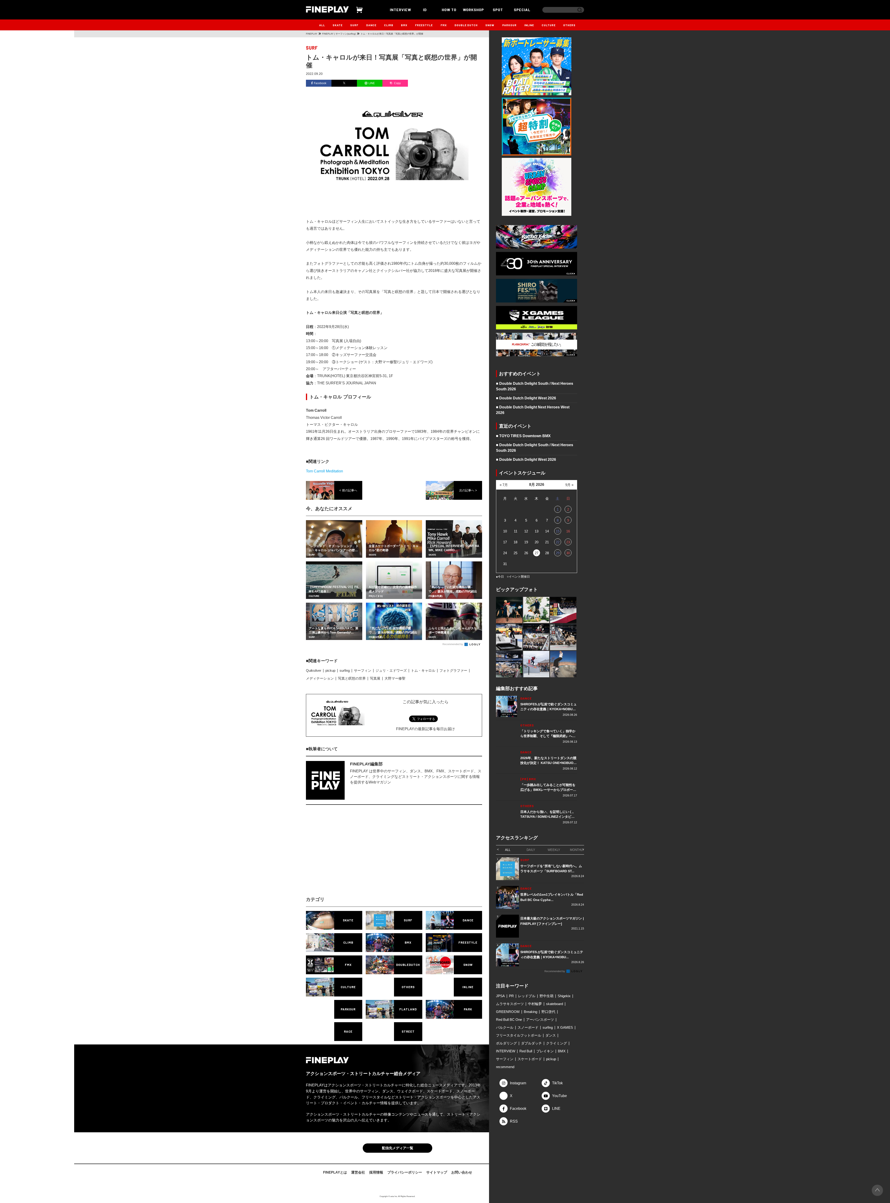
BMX (404, 25)
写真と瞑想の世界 (352, 678)
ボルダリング (506, 1043)
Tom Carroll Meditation (324, 471)
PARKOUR (509, 25)
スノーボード (528, 1027)
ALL (322, 25)
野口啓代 (548, 1012)
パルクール (504, 1027)
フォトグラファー (453, 670)
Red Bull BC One (509, 1020)
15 (557, 531)
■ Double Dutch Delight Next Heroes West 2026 (532, 410)
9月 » (569, 485)
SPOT (498, 9)
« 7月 (504, 485)
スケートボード (530, 1059)
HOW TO (449, 9)
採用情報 (376, 1172)
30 (568, 553)
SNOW (489, 25)
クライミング (556, 1043)
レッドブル (526, 996)
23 (568, 542)
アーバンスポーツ (540, 1020)
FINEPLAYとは (335, 1172)
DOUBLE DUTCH (466, 25)
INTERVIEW (400, 9)
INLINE (529, 25)
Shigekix (564, 996)
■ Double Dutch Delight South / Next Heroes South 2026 (534, 386)
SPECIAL (522, 9)
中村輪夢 (535, 1004)
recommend (505, 1067)
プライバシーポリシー (404, 1172)
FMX (444, 25)
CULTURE (549, 25)
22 (557, 542)
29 (557, 553)
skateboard (554, 1004)
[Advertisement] (353, 855)
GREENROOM (508, 1012)
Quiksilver (313, 670)
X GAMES (565, 1027)
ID (425, 9)
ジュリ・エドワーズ (391, 670)
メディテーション (320, 678)
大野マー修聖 (395, 678)
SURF (354, 25)
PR (511, 996)
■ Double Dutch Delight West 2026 (526, 398)
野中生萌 (546, 996)
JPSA (500, 996)
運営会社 (358, 1172)
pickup (330, 670)
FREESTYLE (424, 25)
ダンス (550, 1035)
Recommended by (453, 644)
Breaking (530, 1012)
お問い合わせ (461, 1172)
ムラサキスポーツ (510, 1004)
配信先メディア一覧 (397, 1148)
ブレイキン (545, 1051)
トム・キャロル (423, 670)
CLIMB (388, 25)
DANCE (371, 25)
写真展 (375, 678)
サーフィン (362, 670)
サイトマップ (436, 1172)
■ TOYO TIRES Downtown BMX (523, 436)
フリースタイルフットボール (518, 1035)
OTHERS (569, 25)
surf (312, 48)
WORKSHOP (473, 9)
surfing (345, 670)
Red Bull (525, 1051)
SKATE (338, 25)
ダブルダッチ (531, 1043)
